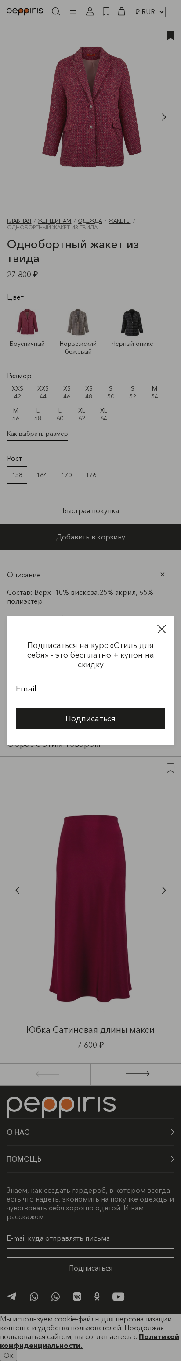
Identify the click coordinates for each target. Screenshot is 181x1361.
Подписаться (90, 719)
